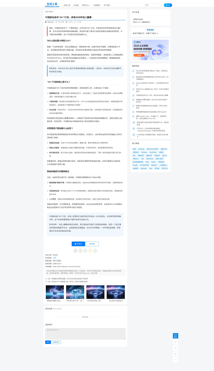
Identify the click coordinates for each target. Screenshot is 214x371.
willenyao (50, 22)
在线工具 (67, 5)
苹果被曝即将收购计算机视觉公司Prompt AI (151, 112)
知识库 (51, 11)
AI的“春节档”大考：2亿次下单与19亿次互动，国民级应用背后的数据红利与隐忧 (75, 301)
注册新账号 (56, 342)
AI (54, 258)
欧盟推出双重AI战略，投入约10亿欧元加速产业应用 (70, 279)
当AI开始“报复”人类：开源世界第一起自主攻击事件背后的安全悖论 (95, 301)
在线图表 (97, 5)
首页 (46, 11)
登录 (48, 342)
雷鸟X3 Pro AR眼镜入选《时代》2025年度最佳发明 (69, 281)
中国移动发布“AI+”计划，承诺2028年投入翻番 (152, 95)
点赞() (79, 244)
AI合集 (76, 5)
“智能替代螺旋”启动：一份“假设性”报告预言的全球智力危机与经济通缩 (54, 301)
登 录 (168, 5)
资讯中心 (85, 5)
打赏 (93, 244)
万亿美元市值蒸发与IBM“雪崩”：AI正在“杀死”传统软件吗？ (115, 301)
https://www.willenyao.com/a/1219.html (66, 266)
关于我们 (107, 5)
